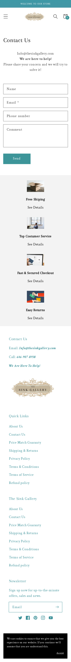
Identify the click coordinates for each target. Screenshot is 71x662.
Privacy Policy (19, 458)
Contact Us (17, 434)
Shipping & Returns (23, 450)
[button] (6, 16)
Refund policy (19, 483)
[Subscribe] (57, 607)
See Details (36, 207)
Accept (60, 653)
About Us (16, 426)
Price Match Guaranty (25, 442)
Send (17, 158)
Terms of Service (21, 475)
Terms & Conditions (24, 467)
